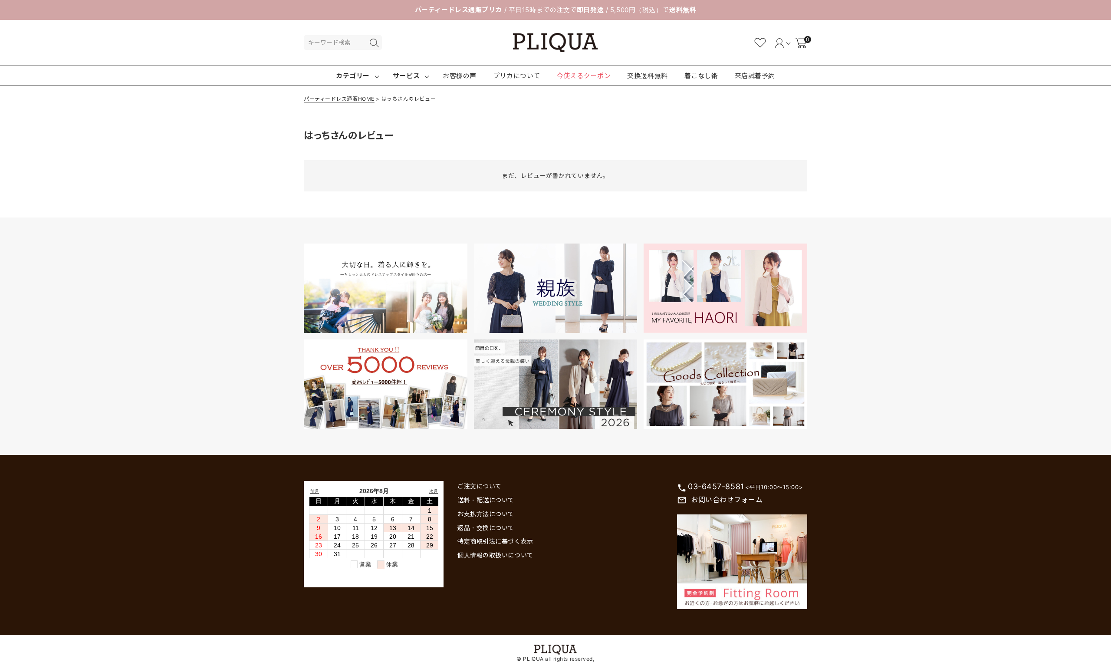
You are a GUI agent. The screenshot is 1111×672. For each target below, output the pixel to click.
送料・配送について (485, 500)
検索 (374, 43)
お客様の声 (460, 76)
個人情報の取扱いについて (495, 555)
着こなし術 (701, 76)
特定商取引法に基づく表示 (495, 541)
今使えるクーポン (584, 76)
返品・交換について (485, 527)
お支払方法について (485, 513)
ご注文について (479, 486)
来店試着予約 (755, 76)
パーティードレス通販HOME (339, 99)
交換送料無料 (647, 76)
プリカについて (516, 76)
